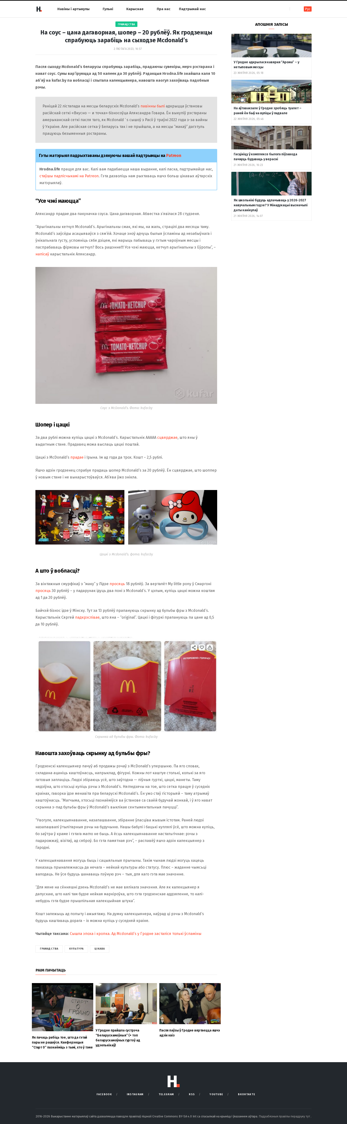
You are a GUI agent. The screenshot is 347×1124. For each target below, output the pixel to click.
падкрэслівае (87, 617)
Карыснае (135, 9)
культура (76, 948)
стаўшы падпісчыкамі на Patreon (69, 176)
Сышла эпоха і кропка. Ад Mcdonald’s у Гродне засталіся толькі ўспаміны (135, 933)
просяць (117, 584)
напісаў (42, 254)
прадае (77, 457)
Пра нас (163, 9)
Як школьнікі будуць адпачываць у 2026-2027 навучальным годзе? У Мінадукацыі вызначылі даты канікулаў (271, 205)
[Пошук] (294, 9)
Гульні (108, 9)
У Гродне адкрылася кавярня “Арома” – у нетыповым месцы (266, 64)
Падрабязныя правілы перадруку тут (285, 1116)
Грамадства (126, 24)
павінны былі (152, 106)
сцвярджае (167, 437)
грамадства (49, 948)
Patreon (173, 155)
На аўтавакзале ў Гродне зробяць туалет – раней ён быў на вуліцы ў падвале (267, 110)
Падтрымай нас (192, 9)
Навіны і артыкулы (73, 9)
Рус (307, 9)
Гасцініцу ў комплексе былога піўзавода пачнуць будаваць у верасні (265, 156)
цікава (99, 948)
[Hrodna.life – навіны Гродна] (38, 9)
